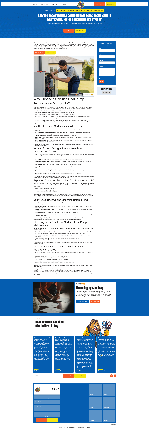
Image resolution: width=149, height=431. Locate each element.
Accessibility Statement (80, 427)
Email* (100, 54)
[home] (80, 4)
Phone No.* (101, 60)
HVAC (51, 10)
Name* (100, 48)
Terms (106, 78)
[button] (36, 4)
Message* (101, 66)
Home (46, 10)
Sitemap (88, 427)
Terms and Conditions (70, 427)
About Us (63, 4)
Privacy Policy (62, 427)
